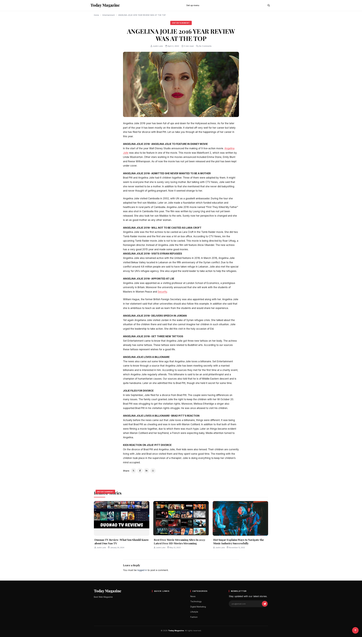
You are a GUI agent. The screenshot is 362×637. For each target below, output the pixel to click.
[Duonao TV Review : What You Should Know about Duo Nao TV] (121, 518)
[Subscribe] (265, 604)
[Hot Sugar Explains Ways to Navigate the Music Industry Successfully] (240, 518)
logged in (142, 570)
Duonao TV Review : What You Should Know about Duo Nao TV (121, 541)
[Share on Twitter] (133, 470)
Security (162, 291)
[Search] (269, 5)
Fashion (194, 617)
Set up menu (192, 5)
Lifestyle (194, 612)
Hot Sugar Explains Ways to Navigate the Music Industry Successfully (238, 541)
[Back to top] (355, 630)
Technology (196, 601)
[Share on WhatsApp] (153, 470)
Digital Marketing (198, 606)
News (193, 596)
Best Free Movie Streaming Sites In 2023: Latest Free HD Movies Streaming (179, 541)
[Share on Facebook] (140, 470)
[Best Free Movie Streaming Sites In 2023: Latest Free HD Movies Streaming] (181, 518)
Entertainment (109, 15)
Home (96, 15)
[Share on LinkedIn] (146, 470)
